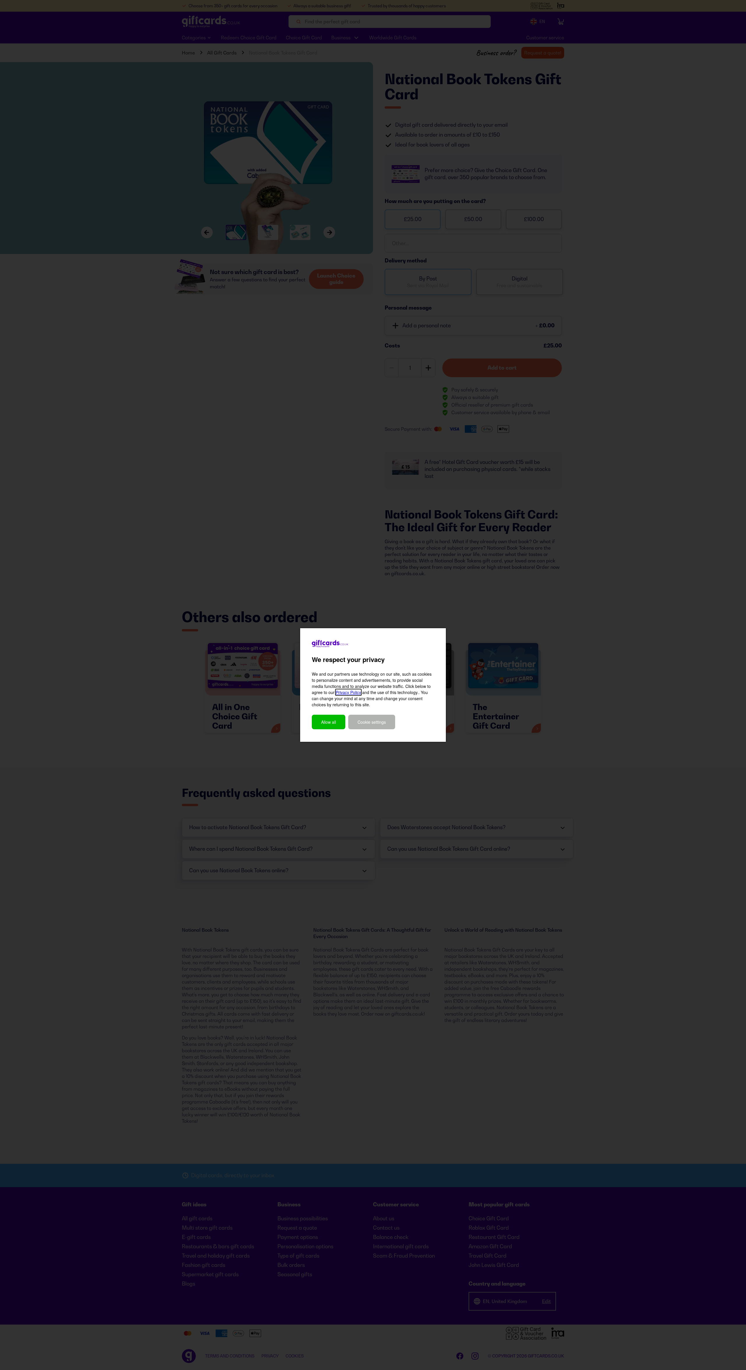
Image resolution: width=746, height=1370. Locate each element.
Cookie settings (372, 722)
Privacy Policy (348, 692)
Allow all (328, 722)
